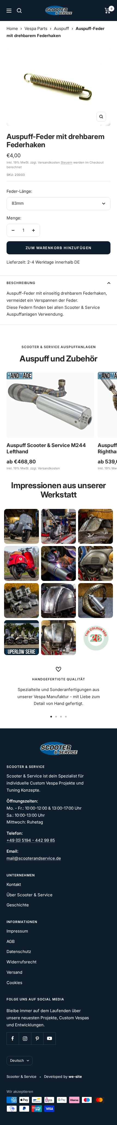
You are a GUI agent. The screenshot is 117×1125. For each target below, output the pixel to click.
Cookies (14, 982)
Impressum (17, 931)
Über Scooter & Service (30, 894)
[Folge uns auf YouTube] (49, 1038)
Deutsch (17, 1060)
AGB (11, 941)
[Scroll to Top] (105, 1113)
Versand (14, 972)
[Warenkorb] (107, 10)
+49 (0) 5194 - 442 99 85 (31, 840)
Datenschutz (19, 951)
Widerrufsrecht (21, 961)
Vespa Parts (35, 28)
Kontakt (14, 884)
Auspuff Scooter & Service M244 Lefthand (46, 448)
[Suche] (19, 10)
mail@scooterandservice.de (34, 858)
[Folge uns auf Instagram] (25, 1038)
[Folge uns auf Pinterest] (37, 1038)
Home (12, 28)
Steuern (66, 162)
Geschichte (18, 904)
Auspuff (61, 28)
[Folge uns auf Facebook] (13, 1038)
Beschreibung (21, 283)
